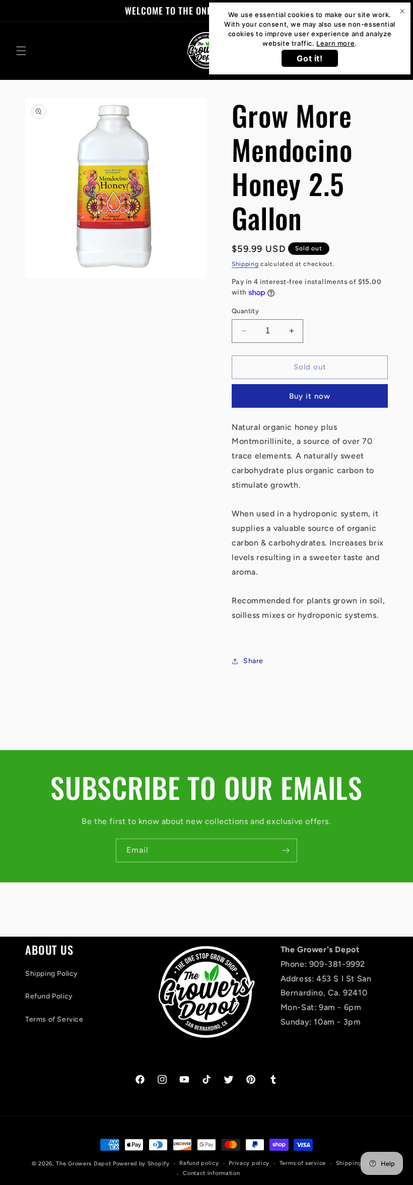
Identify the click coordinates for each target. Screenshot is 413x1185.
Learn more (335, 43)
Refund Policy (49, 996)
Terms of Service (54, 1019)
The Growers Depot (83, 1163)
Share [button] (253, 661)
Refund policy (199, 1163)
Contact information (211, 1173)
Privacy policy (249, 1163)
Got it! (309, 58)
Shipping (245, 263)
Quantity (245, 311)
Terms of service (303, 1163)
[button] (21, 51)
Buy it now (309, 396)
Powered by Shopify (141, 1163)
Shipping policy (359, 1163)
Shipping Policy (51, 973)
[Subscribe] (285, 850)
